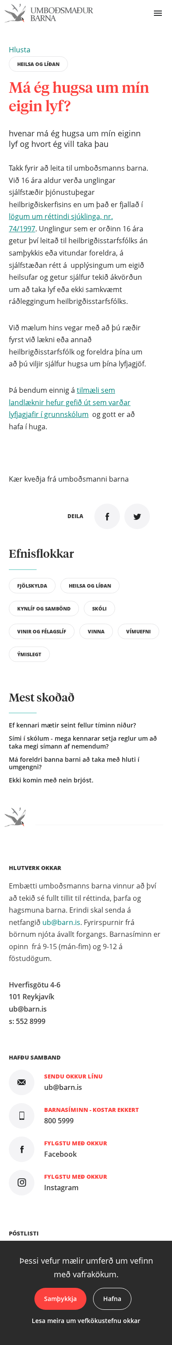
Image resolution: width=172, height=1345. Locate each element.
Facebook (60, 1154)
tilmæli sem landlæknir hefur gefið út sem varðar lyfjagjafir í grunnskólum (70, 402)
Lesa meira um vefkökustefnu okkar (86, 1320)
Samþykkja (60, 1298)
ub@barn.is (61, 922)
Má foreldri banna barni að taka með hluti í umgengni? (74, 763)
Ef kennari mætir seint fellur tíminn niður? (72, 725)
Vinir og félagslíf (41, 632)
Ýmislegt (29, 654)
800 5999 (59, 1121)
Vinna (96, 632)
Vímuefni (138, 632)
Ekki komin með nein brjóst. (51, 780)
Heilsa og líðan (38, 64)
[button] (19, 50)
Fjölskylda (32, 586)
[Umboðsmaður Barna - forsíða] (48, 13)
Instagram (61, 1187)
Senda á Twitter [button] (137, 516)
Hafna (112, 1298)
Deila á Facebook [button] (107, 516)
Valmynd (158, 13)
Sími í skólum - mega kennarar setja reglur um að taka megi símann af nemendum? (83, 742)
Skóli (99, 609)
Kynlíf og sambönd (44, 609)
